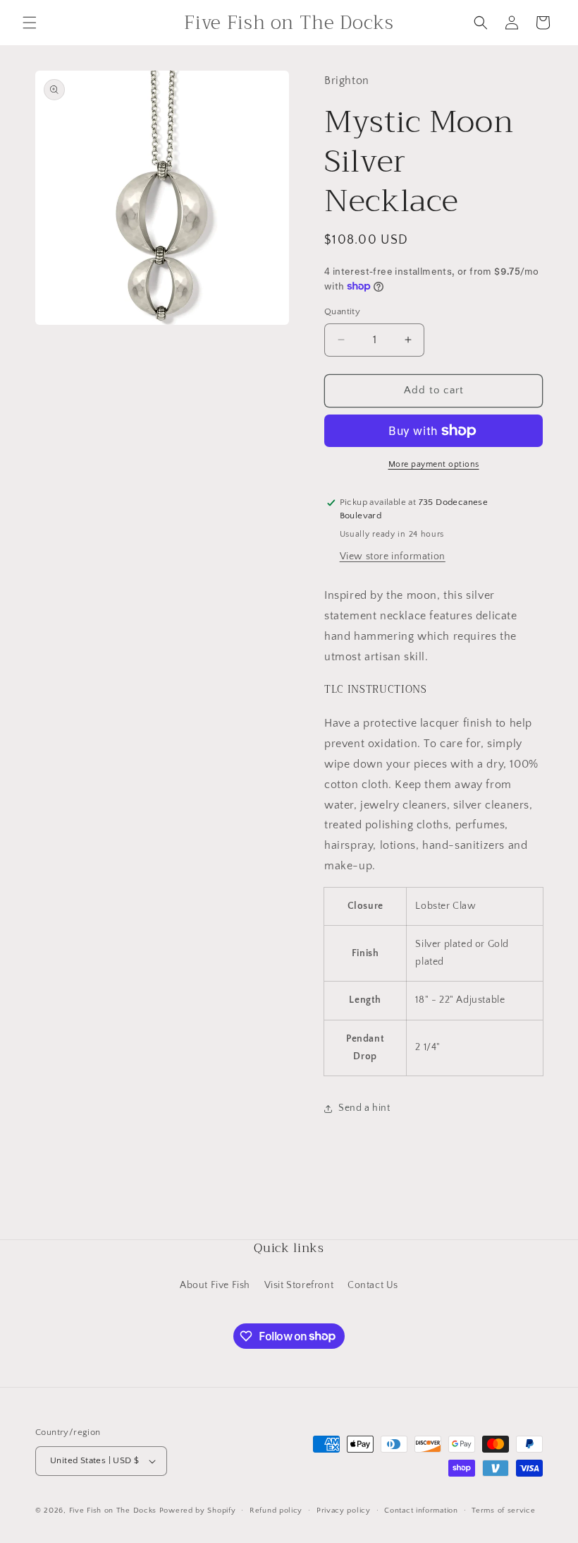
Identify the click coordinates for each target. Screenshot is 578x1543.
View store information (392, 556)
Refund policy (276, 1510)
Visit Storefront (299, 1285)
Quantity (342, 311)
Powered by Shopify (197, 1510)
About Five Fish (215, 1285)
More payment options (433, 464)
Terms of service (503, 1510)
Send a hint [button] (364, 1108)
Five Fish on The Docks (112, 1510)
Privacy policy (343, 1510)
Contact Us (373, 1285)
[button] (29, 22)
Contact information (420, 1510)
